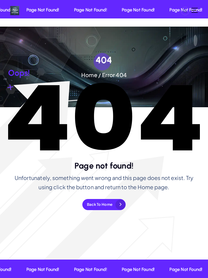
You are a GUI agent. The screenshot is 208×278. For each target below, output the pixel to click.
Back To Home (99, 204)
